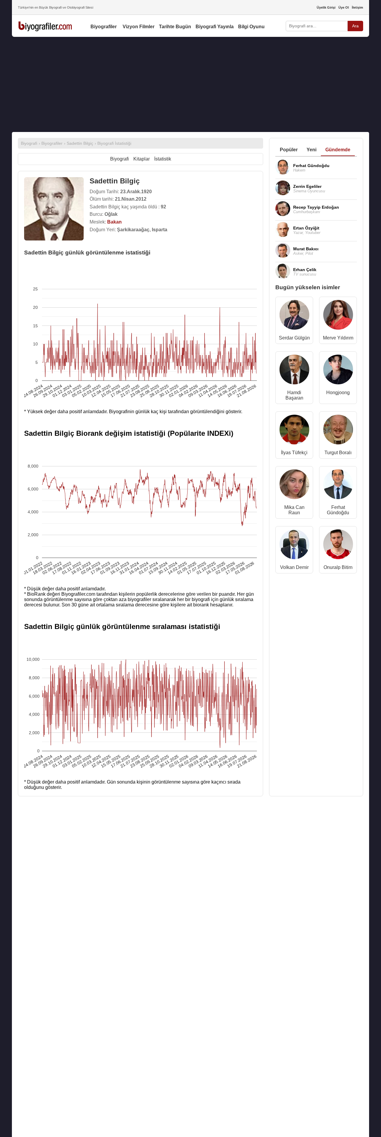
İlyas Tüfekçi (294, 452)
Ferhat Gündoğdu (338, 510)
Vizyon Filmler (138, 26)
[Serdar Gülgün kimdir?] (294, 316)
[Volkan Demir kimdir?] (294, 545)
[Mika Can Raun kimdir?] (294, 485)
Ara (355, 25)
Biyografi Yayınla (215, 26)
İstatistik (162, 158)
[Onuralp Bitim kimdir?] (338, 545)
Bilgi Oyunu (251, 26)
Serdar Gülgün (294, 337)
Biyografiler (103, 26)
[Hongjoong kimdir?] (338, 371)
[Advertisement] (190, 84)
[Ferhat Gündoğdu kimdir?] (338, 485)
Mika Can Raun (294, 510)
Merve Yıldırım (338, 337)
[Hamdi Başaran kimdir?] (294, 371)
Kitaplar (141, 158)
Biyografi (119, 158)
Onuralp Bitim (338, 567)
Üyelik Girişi (326, 7)
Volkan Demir (294, 567)
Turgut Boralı (338, 452)
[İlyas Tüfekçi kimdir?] (294, 431)
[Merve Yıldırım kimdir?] (338, 316)
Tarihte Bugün (175, 26)
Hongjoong (338, 392)
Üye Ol (343, 7)
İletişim (357, 7)
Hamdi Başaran (294, 395)
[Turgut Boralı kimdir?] (338, 431)
